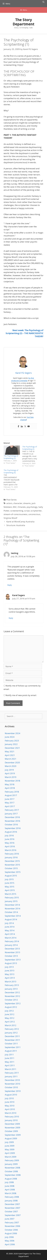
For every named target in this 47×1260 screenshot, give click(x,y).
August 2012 (11, 1007)
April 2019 (10, 773)
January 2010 (11, 1120)
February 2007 (12, 1222)
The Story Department (23, 21)
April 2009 (10, 1153)
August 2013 (11, 963)
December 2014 (12, 904)
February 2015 (12, 897)
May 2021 (9, 751)
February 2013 (12, 985)
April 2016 (10, 846)
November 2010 (12, 1083)
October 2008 (11, 1171)
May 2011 (9, 1061)
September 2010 (13, 1091)
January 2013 (11, 988)
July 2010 (9, 1098)
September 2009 (13, 1134)
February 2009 (12, 1160)
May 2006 (9, 1240)
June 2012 (9, 1014)
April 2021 (10, 755)
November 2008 (12, 1167)
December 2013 (12, 948)
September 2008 (13, 1175)
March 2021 (10, 758)
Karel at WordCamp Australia (20, 521)
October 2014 (11, 912)
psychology (32, 507)
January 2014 (11, 945)
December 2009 (12, 1123)
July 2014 (9, 923)
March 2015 (10, 894)
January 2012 (11, 1032)
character (17, 503)
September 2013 (13, 959)
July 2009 (9, 1142)
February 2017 (12, 810)
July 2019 (9, 769)
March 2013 (10, 981)
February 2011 (12, 1072)
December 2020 (12, 762)
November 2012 (12, 996)
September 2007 (13, 1215)
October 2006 (11, 1229)
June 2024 (9, 737)
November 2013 (12, 952)
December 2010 (12, 1080)
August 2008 (11, 1178)
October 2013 (11, 956)
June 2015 (9, 883)
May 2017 (9, 802)
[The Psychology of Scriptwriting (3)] (31, 456)
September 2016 (13, 828)
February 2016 (12, 853)
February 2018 (12, 791)
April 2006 (10, 1244)
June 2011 (9, 1058)
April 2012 (10, 1021)
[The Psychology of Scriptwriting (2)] (12, 450)
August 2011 (11, 1050)
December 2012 (12, 992)
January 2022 (11, 744)
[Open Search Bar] (43, 2)
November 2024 (12, 733)
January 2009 (11, 1164)
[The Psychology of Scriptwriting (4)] (13, 480)
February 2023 (12, 740)
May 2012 (9, 1018)
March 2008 (10, 1193)
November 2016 (12, 821)
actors (9, 503)
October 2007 (11, 1211)
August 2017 (11, 795)
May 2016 (9, 842)
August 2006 (11, 1233)
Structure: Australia (15, 525)
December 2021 (12, 748)
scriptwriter (36, 510)
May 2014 (9, 930)
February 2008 (12, 1196)
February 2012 (12, 1029)
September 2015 (13, 872)
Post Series (11, 499)
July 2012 (9, 1010)
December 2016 (12, 817)
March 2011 (10, 1069)
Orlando (22, 507)
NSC (15, 507)
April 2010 (10, 1109)
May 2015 (9, 886)
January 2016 (11, 857)
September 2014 (13, 915)
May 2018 (9, 784)
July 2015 (9, 879)
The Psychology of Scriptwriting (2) (11, 457)
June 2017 (9, 799)
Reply (9, 585)
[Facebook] (18, 426)
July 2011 (9, 1054)
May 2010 (9, 1105)
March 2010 (10, 1113)
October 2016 (11, 824)
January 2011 (11, 1076)
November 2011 (12, 1040)
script (27, 510)
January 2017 (11, 813)
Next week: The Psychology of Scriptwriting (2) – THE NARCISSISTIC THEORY (24, 333)
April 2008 (10, 1189)
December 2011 (12, 1036)
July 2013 (9, 967)
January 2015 (11, 901)
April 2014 (10, 934)
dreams (27, 503)
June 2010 (9, 1102)
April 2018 (10, 788)
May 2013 (9, 974)
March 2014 (10, 937)
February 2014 (12, 941)
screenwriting (16, 510)
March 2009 (10, 1156)
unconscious (34, 514)
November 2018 (12, 780)
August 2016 (11, 831)
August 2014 (11, 919)
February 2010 (12, 1116)
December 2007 (12, 1204)
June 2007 (9, 1218)
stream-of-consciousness (15, 514)
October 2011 (11, 1043)
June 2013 (9, 970)
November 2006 (12, 1226)
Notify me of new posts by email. (21, 695)
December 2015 (12, 861)
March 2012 (10, 1025)
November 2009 (12, 1127)
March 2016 (10, 850)
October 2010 (11, 1087)
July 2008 (9, 1182)
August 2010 (11, 1094)
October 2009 (11, 1131)
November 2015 (12, 864)
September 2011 (13, 1047)
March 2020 (10, 766)
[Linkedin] (22, 426)
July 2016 (9, 835)
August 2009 (11, 1138)
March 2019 (10, 777)
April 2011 (10, 1065)
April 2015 (10, 890)
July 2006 (9, 1237)
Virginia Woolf (10, 518)
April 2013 (10, 977)
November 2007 (12, 1207)
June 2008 (9, 1186)
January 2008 (11, 1200)
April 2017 (10, 806)
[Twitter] (25, 426)
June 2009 (9, 1145)
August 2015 (11, 875)
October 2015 (11, 868)
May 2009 (9, 1149)
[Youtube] (28, 426)
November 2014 (12, 908)
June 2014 (9, 926)
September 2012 (13, 1003)
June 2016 (9, 839)
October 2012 (11, 999)
